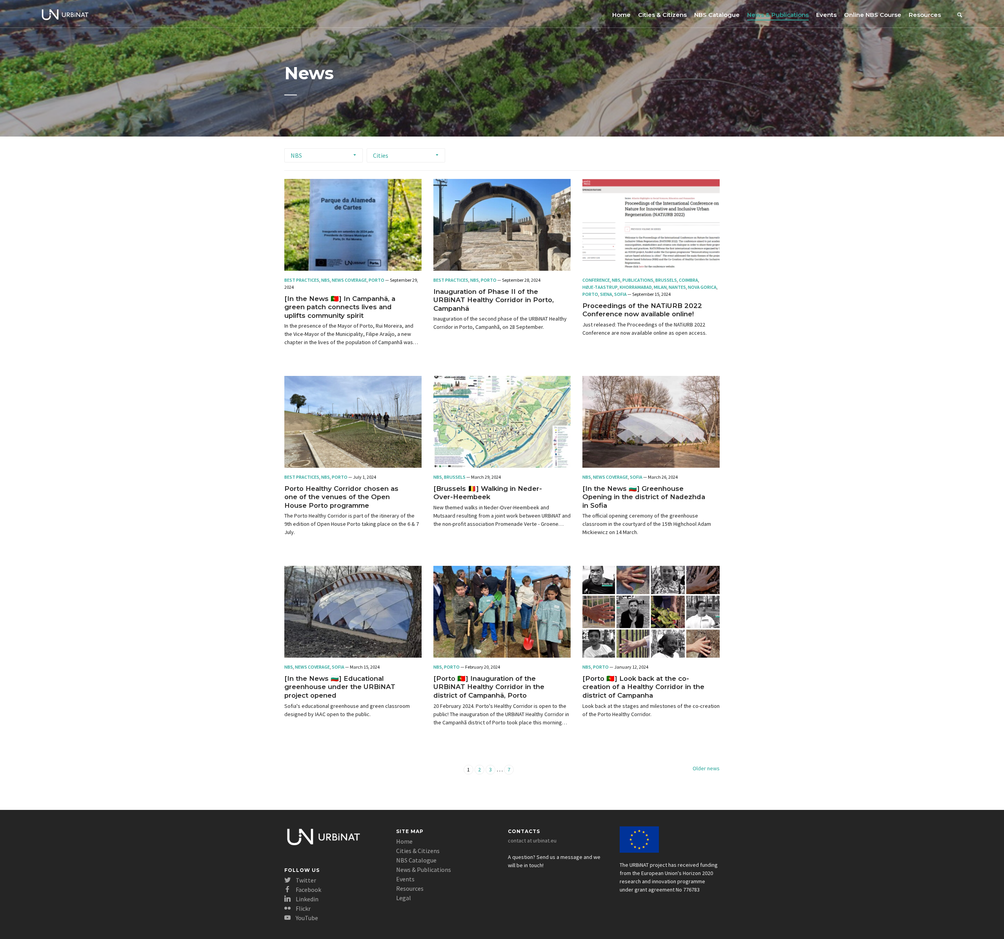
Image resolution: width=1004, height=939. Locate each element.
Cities (380, 155)
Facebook (308, 889)
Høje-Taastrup (600, 287)
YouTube (306, 918)
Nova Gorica (702, 287)
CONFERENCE (596, 280)
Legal (403, 898)
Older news (706, 768)
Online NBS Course (872, 14)
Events (826, 14)
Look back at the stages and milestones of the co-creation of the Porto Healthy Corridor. (651, 710)
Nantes (677, 287)
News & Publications (778, 14)
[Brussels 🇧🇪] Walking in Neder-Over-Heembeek (487, 493)
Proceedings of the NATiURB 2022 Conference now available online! (642, 310)
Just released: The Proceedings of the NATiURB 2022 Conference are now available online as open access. (644, 328)
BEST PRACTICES (301, 280)
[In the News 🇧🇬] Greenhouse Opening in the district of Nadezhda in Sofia (643, 497)
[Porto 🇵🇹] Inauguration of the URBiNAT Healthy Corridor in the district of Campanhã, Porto (488, 687)
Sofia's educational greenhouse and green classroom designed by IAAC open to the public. (347, 710)
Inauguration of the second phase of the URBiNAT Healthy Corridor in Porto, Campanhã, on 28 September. (500, 322)
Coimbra (688, 280)
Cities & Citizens (662, 14)
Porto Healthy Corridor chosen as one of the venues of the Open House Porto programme (341, 497)
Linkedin (306, 899)
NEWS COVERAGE (349, 280)
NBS (296, 155)
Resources (925, 14)
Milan (660, 287)
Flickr (303, 908)
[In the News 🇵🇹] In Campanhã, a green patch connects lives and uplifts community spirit (339, 307)
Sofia (620, 294)
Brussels (666, 280)
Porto (376, 280)
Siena (606, 294)
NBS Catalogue (717, 14)
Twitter (305, 880)
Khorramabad (636, 287)
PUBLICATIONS (637, 280)
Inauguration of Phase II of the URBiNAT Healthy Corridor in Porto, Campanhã (493, 300)
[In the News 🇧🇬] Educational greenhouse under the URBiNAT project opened (339, 687)
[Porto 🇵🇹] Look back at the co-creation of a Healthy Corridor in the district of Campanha (643, 687)
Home (621, 14)
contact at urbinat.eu (532, 840)
